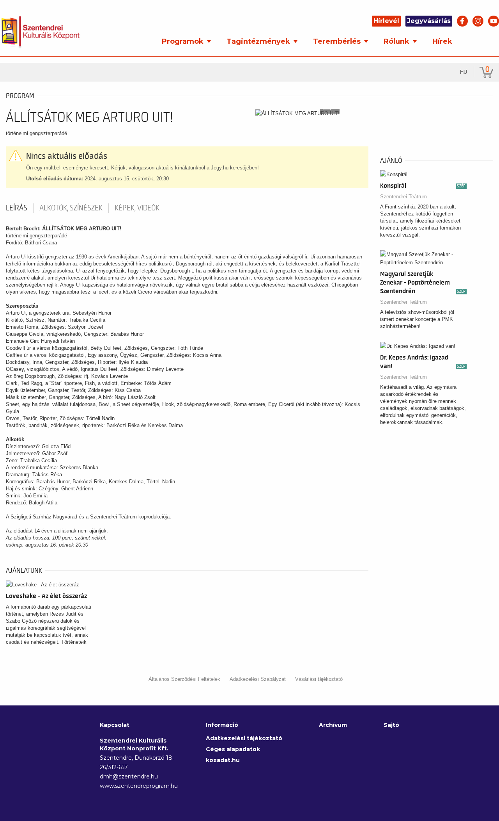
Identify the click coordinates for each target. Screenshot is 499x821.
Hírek (442, 41)
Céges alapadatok (233, 749)
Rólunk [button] (397, 41)
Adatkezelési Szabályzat (258, 679)
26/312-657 (114, 767)
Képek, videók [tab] (137, 208)
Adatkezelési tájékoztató (244, 738)
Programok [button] (183, 41)
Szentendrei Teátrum (403, 196)
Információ (222, 724)
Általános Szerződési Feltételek (184, 679)
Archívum (333, 724)
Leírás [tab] (16, 208)
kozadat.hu (223, 760)
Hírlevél (386, 21)
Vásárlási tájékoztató (319, 679)
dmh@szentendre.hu (129, 776)
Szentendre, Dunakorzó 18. (136, 757)
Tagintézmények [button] (259, 41)
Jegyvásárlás (429, 21)
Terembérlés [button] (338, 41)
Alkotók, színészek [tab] (71, 208)
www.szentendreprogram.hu (137, 785)
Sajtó (391, 724)
